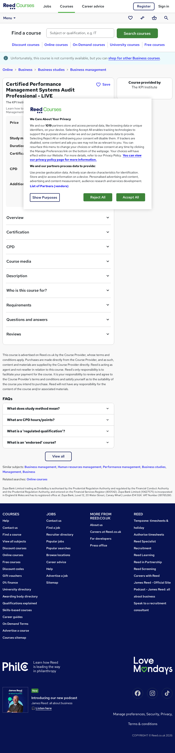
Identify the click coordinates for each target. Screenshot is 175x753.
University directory (17, 589)
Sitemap (52, 582)
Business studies (51, 69)
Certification (17, 232)
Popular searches (58, 548)
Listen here (44, 708)
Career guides (13, 617)
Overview (14, 217)
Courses (66, 6)
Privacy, (166, 714)
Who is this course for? (26, 290)
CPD (10, 246)
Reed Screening (145, 569)
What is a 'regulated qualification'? (36, 431)
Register (144, 6)
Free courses (154, 44)
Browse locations (58, 555)
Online (8, 69)
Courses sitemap (14, 637)
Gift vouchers (12, 576)
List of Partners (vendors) (49, 186)
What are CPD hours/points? (31, 420)
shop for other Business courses (134, 58)
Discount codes (13, 569)
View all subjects (14, 541)
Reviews (13, 334)
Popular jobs (55, 541)
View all (58, 456)
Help (6, 521)
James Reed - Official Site (152, 582)
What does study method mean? (33, 408)
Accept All (131, 197)
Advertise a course (16, 630)
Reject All (97, 197)
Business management (88, 69)
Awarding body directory (20, 596)
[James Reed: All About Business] (15, 700)
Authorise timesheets (149, 534)
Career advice (93, 6)
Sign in (163, 6)
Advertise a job (57, 576)
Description (16, 275)
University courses (125, 44)
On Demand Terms (15, 624)
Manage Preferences (129, 714)
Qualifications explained (20, 603)
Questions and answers (27, 319)
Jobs (47, 6)
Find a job (53, 528)
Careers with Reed (147, 576)
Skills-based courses (17, 610)
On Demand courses (89, 44)
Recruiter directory (59, 534)
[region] (87, 154)
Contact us (10, 528)
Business (25, 69)
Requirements (18, 305)
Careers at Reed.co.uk (105, 532)
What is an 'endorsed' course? (31, 442)
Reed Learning (144, 555)
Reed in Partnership (148, 562)
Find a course (26, 33)
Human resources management (79, 467)
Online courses (56, 44)
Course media (18, 261)
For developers (100, 538)
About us (96, 525)
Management (12, 472)
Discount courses (25, 44)
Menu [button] (7, 18)
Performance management (121, 467)
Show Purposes (44, 197)
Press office (98, 545)
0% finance (10, 582)
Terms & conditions (142, 724)
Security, (153, 714)
